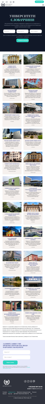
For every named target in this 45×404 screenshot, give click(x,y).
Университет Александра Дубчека (33, 239)
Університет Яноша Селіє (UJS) (33, 313)
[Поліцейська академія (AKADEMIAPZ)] (33, 281)
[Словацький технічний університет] (33, 59)
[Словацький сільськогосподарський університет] (33, 181)
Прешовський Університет (33, 91)
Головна (5, 392)
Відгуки (5, 393)
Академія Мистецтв (12, 263)
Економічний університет (12, 91)
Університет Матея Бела (12, 164)
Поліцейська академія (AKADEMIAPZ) (33, 289)
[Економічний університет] (12, 84)
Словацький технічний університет (32, 66)
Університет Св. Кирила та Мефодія (12, 189)
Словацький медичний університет (12, 214)
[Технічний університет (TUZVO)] (12, 281)
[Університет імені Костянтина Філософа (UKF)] (33, 108)
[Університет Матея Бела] (12, 157)
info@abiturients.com (36, 388)
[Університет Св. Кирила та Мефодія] (12, 181)
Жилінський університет (33, 140)
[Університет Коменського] (12, 59)
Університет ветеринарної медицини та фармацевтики (12, 314)
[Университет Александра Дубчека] (33, 231)
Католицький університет (12, 239)
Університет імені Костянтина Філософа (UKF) (33, 116)
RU (31, 393)
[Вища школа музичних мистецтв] (33, 157)
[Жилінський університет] (33, 134)
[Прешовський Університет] (33, 84)
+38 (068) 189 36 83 (35, 387)
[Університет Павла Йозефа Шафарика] (33, 207)
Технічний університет (12, 115)
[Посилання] (6, 5)
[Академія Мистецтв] (12, 256)
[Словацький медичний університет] (12, 207)
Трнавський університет (12, 140)
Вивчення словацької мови (24, 392)
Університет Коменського (12, 66)
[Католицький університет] (12, 231)
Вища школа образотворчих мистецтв (33, 264)
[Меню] (43, 5)
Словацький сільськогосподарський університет (33, 190)
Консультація (39, 1)
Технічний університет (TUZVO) (12, 289)
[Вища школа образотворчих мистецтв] (33, 256)
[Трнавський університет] (12, 134)
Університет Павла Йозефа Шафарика (33, 213)
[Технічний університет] (12, 108)
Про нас (10, 393)
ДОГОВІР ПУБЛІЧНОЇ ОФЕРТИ (21, 393)
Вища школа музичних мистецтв (33, 164)
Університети (11, 392)
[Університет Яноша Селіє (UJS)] (33, 306)
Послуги (34, 392)
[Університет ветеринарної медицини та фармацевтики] (12, 306)
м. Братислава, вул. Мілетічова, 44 (22, 398)
